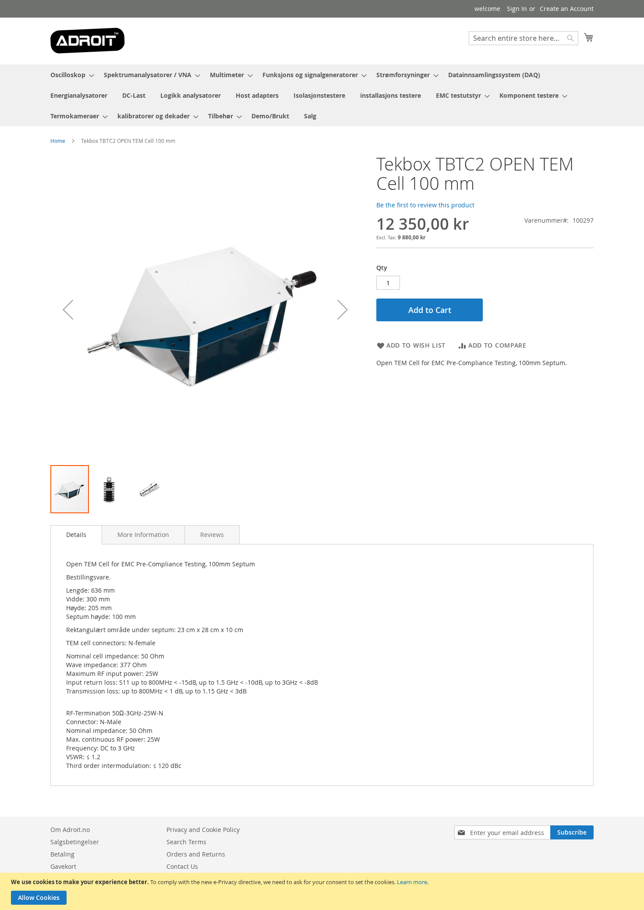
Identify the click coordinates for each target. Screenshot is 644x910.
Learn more (412, 882)
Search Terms (186, 842)
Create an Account (567, 8)
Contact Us (182, 866)
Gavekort (63, 866)
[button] (67, 309)
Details (76, 534)
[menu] (322, 95)
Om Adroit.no (70, 829)
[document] (323, 891)
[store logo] (87, 40)
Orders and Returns (195, 854)
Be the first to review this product (425, 205)
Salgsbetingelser (74, 842)
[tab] (76, 534)
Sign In (517, 8)
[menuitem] (69, 74)
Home (57, 140)
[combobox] (523, 38)
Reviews (212, 534)
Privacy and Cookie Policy (203, 829)
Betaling (62, 854)
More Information (143, 534)
